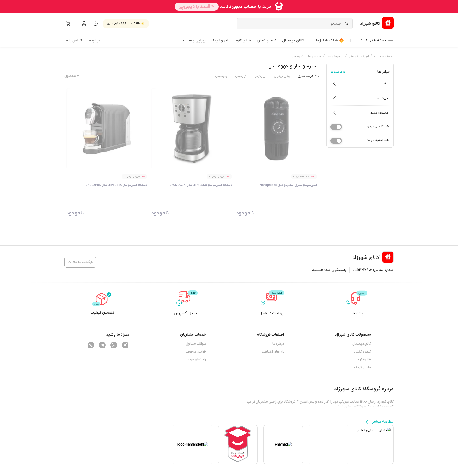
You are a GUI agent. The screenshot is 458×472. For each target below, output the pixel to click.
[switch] (336, 127)
